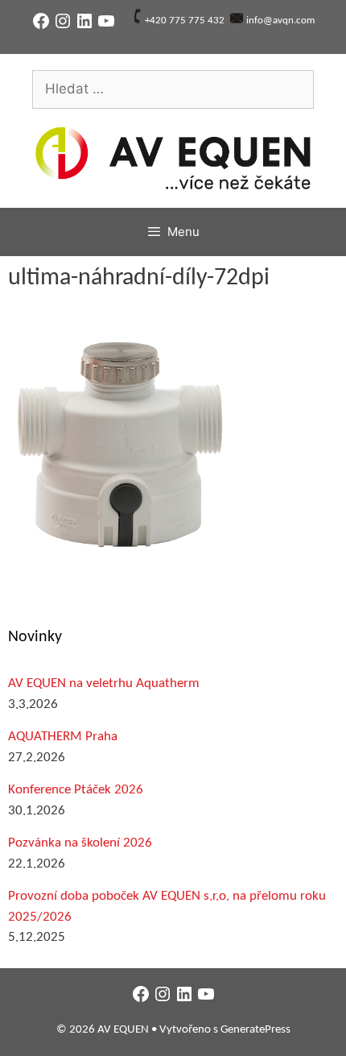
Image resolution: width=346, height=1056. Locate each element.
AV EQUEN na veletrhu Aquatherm (104, 683)
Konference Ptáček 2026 (75, 790)
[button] (122, 441)
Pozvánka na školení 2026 (80, 843)
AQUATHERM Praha (62, 736)
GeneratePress (255, 1030)
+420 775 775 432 (184, 20)
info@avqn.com (280, 20)
